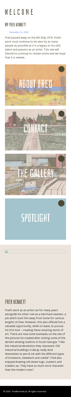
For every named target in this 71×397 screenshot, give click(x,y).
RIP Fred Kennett (15, 24)
